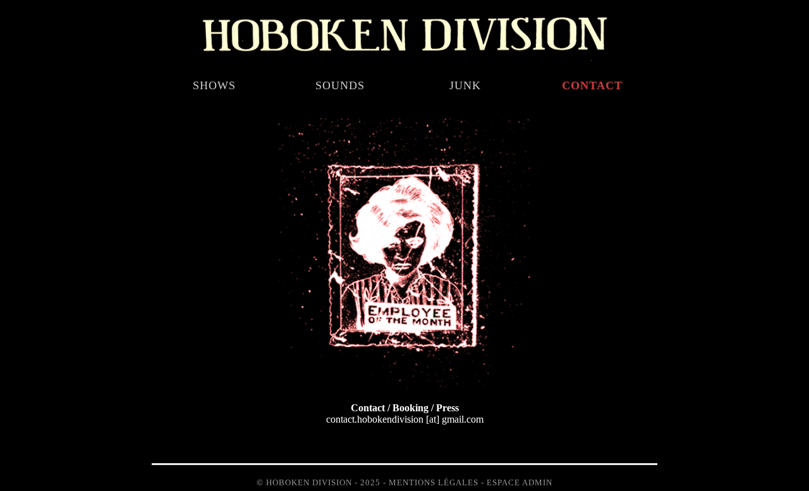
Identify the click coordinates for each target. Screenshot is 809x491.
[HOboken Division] (404, 66)
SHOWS (214, 85)
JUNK (465, 85)
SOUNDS (340, 85)
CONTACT (592, 85)
